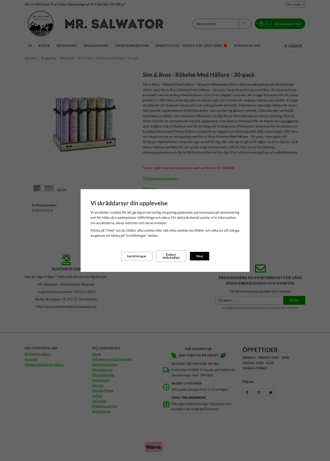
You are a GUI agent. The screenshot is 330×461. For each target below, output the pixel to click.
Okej (199, 256)
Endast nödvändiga (171, 256)
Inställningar (137, 256)
